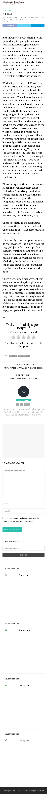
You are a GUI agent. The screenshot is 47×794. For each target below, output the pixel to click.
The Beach (31, 19)
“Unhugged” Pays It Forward (23, 378)
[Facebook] (21, 404)
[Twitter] (25, 404)
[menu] (41, 2)
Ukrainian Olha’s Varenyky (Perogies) (23, 368)
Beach (22, 19)
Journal (8, 10)
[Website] (17, 404)
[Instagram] (28, 404)
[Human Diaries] (14, 2)
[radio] (13, 338)
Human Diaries (13, 17)
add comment (9, 19)
